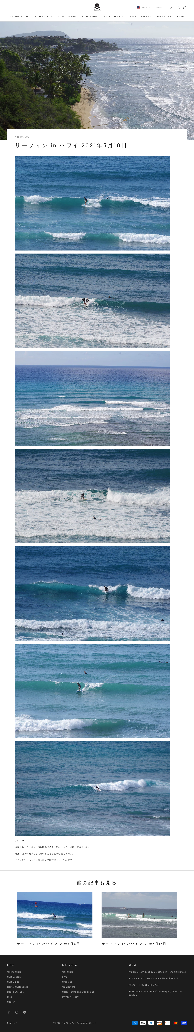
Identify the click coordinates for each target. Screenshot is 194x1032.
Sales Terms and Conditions (78, 992)
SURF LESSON (67, 16)
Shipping (67, 982)
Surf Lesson (14, 977)
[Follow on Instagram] (16, 1012)
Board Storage (15, 992)
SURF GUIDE (90, 16)
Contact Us (68, 987)
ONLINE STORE (19, 16)
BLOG (180, 16)
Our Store (67, 972)
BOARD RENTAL (114, 16)
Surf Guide (13, 982)
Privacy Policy (70, 996)
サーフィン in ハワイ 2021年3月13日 (134, 944)
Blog (9, 996)
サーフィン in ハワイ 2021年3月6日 (48, 944)
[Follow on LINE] (24, 1012)
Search (11, 1001)
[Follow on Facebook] (8, 1012)
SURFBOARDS (43, 16)
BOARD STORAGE (140, 16)
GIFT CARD (164, 16)
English (158, 7)
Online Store (14, 972)
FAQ (64, 977)
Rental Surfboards (17, 987)
